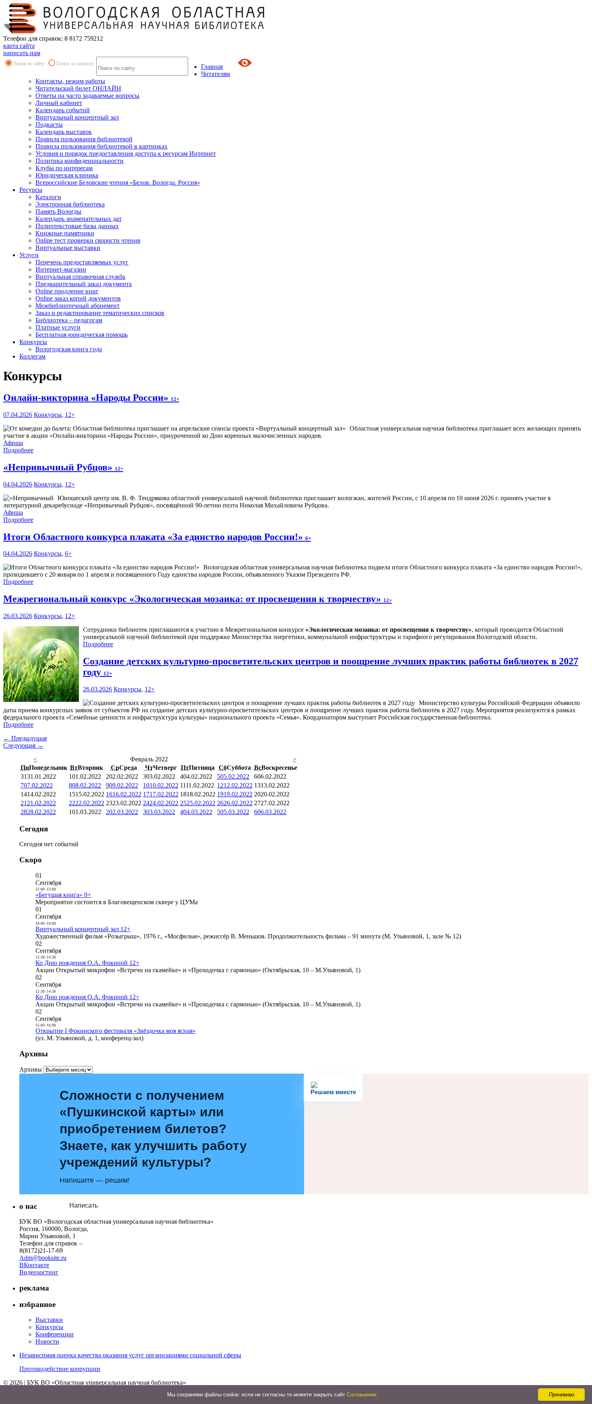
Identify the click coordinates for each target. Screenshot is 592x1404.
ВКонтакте (34, 1265)
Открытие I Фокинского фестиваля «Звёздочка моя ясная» (115, 1030)
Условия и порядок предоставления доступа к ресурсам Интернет (125, 153)
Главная (212, 66)
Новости (47, 1341)
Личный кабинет (58, 102)
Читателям (215, 73)
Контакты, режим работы (70, 81)
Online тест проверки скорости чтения (87, 240)
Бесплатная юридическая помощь (81, 334)
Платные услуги (58, 327)
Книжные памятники (64, 233)
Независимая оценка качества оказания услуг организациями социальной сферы (130, 1355)
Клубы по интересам (64, 168)
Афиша (13, 442)
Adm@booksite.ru (42, 1257)
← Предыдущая (25, 738)
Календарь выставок (63, 131)
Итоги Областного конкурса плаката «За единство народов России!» (157, 537)
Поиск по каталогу (75, 63)
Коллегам (32, 356)
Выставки (49, 1319)
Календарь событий (62, 110)
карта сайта (19, 45)
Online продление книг (67, 291)
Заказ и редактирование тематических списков (99, 312)
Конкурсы (33, 341)
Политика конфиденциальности (79, 160)
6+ (68, 553)
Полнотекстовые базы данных (77, 226)
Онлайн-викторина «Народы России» (91, 397)
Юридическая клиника (66, 175)
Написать (83, 1205)
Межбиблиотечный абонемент (77, 305)
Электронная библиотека (70, 204)
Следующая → (23, 745)
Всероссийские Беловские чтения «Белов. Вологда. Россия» (117, 182)
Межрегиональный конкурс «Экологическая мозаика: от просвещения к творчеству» (197, 599)
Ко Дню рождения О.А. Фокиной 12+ (87, 962)
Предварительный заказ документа (83, 283)
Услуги (29, 255)
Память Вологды (58, 211)
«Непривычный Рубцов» (63, 467)
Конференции (54, 1334)
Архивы (30, 1069)
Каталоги (48, 197)
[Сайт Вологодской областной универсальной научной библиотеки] (134, 31)
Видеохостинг (38, 1272)
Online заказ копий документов (78, 298)
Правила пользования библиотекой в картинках (101, 146)
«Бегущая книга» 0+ (63, 894)
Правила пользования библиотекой (83, 139)
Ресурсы (30, 189)
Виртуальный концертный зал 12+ (82, 929)
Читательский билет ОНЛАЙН (78, 88)
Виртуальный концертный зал (77, 117)
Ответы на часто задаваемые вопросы (87, 95)
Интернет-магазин (60, 269)
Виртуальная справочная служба (80, 276)
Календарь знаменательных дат (78, 218)
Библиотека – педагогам (68, 320)
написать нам (21, 52)
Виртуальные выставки (67, 247)
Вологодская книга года (68, 349)
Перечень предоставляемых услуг (81, 262)
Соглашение (362, 1395)
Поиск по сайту (28, 63)
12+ (70, 414)
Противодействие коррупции (59, 1368)
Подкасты (49, 124)
